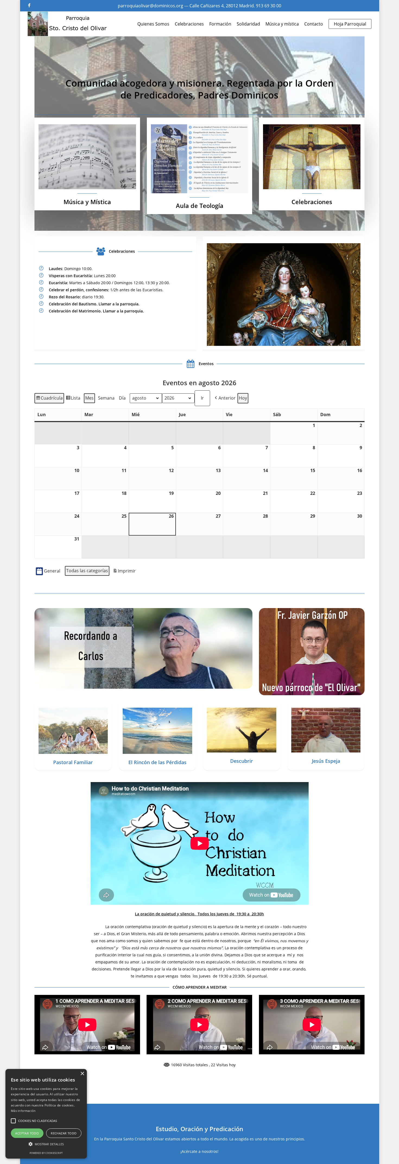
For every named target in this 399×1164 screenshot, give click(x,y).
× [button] (82, 1074)
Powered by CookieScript (46, 1153)
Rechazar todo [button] (64, 1133)
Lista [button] (73, 399)
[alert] (46, 1114)
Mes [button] (89, 398)
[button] (224, 398)
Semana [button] (106, 398)
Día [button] (122, 398)
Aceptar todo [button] (27, 1133)
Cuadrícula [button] (49, 399)
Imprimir (124, 572)
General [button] (52, 571)
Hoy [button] (243, 398)
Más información (23, 1111)
